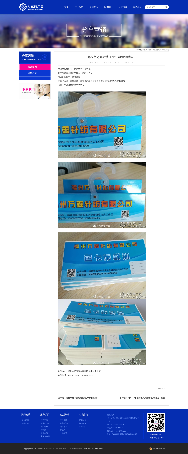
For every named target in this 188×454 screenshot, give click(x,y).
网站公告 (32, 73)
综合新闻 (25, 420)
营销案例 (165, 50)
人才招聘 (123, 7)
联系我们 (82, 427)
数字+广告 (44, 423)
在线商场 (137, 7)
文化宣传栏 (45, 436)
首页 (66, 7)
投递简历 (82, 423)
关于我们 (79, 7)
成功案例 (64, 414)
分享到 (160, 388)
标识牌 (43, 430)
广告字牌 (44, 420)
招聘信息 (82, 420)
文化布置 (44, 433)
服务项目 (108, 7)
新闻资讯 (94, 7)
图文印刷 (44, 427)
